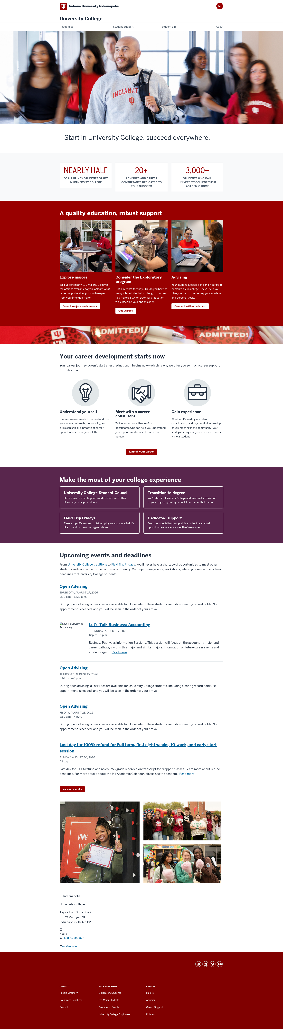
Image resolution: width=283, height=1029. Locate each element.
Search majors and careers (80, 306)
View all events (72, 789)
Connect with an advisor (190, 306)
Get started (125, 310)
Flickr (220, 964)
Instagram (198, 964)
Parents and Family (108, 1007)
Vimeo (213, 964)
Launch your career (141, 451)
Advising (150, 1000)
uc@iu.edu (69, 946)
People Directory (69, 992)
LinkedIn (205, 964)
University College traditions (87, 564)
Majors (150, 992)
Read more (119, 652)
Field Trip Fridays (123, 564)
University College (81, 18)
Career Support (154, 1007)
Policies (150, 1014)
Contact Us (65, 1007)
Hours (63, 934)
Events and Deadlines (71, 1000)
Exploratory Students (109, 992)
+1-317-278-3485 (73, 938)
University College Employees (114, 1014)
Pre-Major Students (108, 1000)
